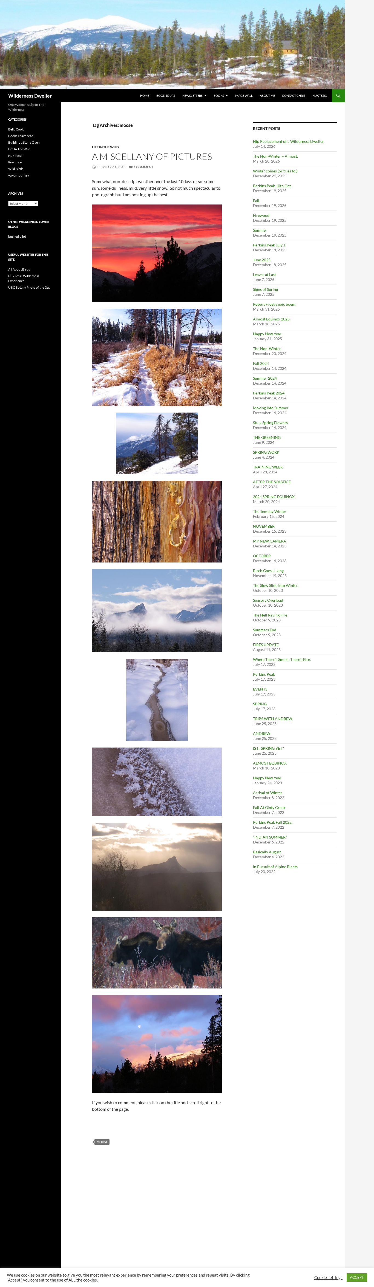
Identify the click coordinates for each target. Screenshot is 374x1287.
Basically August (267, 852)
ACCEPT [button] (357, 1277)
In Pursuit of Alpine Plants (275, 866)
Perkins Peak (264, 674)
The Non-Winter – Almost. (275, 156)
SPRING (260, 703)
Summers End (264, 629)
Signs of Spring (265, 289)
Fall (256, 200)
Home (144, 95)
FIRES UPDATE (266, 644)
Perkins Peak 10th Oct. (272, 185)
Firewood (261, 215)
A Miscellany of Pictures (152, 156)
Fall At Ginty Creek (269, 807)
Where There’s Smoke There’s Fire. (282, 659)
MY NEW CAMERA (269, 541)
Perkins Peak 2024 (268, 393)
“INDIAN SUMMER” (270, 837)
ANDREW (261, 733)
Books (219, 95)
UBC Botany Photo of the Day (29, 287)
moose (102, 1142)
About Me (267, 95)
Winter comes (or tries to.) (275, 171)
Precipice (15, 162)
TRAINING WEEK (268, 467)
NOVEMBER (264, 526)
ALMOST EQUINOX (270, 763)
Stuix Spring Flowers (270, 422)
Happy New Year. (267, 333)
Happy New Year (267, 777)
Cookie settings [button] (328, 1277)
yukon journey (18, 175)
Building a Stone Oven (24, 142)
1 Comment (143, 167)
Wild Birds (15, 169)
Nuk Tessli (320, 95)
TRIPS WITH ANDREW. (273, 718)
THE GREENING (267, 437)
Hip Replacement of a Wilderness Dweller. (288, 141)
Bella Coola (16, 129)
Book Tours (165, 95)
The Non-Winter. (267, 348)
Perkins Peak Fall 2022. (272, 822)
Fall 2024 (261, 363)
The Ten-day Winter (269, 511)
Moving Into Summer (271, 407)
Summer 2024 (265, 378)
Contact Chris (293, 95)
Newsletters (192, 95)
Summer (260, 230)
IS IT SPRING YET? (268, 748)
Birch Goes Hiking (268, 570)
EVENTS (260, 689)
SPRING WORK (266, 452)
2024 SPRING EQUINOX (274, 496)
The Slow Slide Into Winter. (275, 585)
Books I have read (20, 136)
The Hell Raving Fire (270, 615)
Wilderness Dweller (30, 96)
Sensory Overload (268, 600)
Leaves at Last (264, 274)
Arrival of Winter (267, 792)
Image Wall (244, 95)
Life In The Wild (105, 147)
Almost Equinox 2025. (271, 319)
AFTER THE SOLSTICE (272, 481)
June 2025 (262, 259)
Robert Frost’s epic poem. (274, 304)
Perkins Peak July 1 (269, 245)
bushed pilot (17, 236)
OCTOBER (262, 555)
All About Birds (19, 269)
